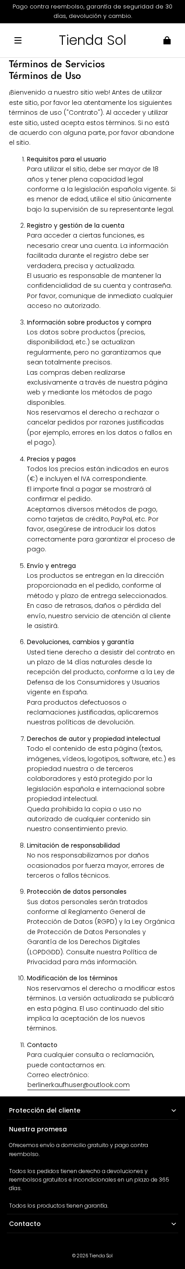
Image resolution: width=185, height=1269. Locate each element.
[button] (18, 40)
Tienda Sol (101, 1255)
